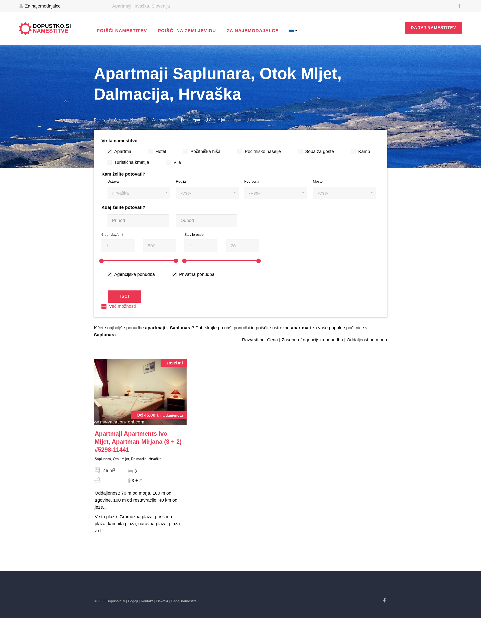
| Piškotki (161, 601)
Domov (99, 120)
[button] (138, 193)
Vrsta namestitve (119, 140)
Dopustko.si (52, 29)
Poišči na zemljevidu (187, 30)
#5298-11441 (138, 441)
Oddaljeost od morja (367, 339)
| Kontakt (146, 601)
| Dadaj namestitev (183, 601)
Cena (272, 339)
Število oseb (194, 235)
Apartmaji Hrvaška (128, 120)
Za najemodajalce (42, 6)
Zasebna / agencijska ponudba (312, 339)
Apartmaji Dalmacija (168, 120)
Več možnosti (122, 306)
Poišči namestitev (122, 30)
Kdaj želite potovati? (123, 207)
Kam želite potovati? (123, 174)
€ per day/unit (112, 235)
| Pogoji (132, 601)
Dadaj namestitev (433, 28)
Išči (124, 296)
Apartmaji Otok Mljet (209, 120)
